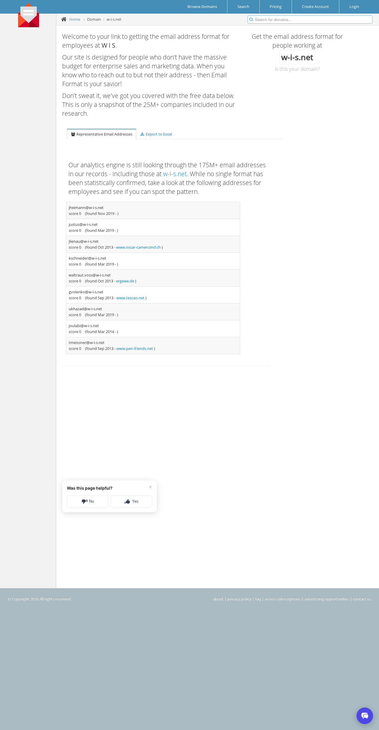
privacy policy (239, 599)
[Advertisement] (30, 121)
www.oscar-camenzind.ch (139, 247)
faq (258, 599)
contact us (362, 599)
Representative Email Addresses (104, 134)
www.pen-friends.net (135, 348)
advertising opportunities (326, 599)
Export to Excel (158, 134)
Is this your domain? (297, 68)
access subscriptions (283, 599)
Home (74, 19)
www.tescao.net (130, 297)
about (218, 599)
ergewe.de (125, 281)
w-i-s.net (175, 174)
